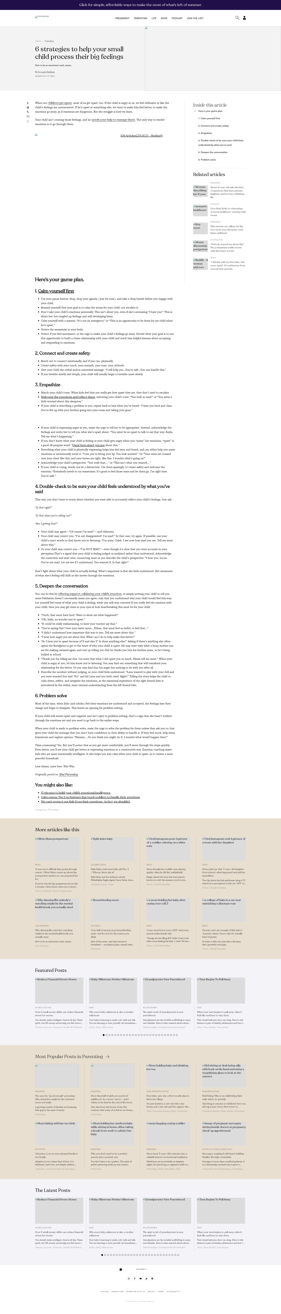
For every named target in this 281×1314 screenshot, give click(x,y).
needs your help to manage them (113, 120)
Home (38, 41)
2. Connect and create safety (213, 125)
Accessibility (173, 1291)
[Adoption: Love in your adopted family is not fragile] (57, 1133)
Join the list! (195, 18)
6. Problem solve (207, 159)
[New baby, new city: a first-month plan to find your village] (168, 1075)
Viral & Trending (162, 884)
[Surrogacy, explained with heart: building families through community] (224, 1133)
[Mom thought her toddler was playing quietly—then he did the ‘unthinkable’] (168, 849)
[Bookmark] (28, 121)
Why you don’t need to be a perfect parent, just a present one (109, 1155)
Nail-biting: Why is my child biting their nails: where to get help (222, 1097)
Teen (199, 1007)
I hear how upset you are (88, 445)
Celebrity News (50, 891)
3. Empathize (205, 133)
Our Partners (42, 926)
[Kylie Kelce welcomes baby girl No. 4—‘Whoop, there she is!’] (113, 849)
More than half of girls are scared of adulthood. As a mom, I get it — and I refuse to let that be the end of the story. (111, 1099)
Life (154, 18)
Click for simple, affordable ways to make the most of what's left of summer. (140, 4)
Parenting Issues (210, 1091)
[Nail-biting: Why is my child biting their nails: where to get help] (224, 1075)
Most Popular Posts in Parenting (69, 1056)
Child (160, 1169)
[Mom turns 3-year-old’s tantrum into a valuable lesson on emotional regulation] (168, 1133)
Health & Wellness (72, 1027)
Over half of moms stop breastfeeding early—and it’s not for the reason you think (111, 934)
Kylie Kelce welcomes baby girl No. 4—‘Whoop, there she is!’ (110, 871)
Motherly (96, 926)
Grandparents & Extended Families (164, 1029)
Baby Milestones (104, 1027)
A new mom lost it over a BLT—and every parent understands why (168, 932)
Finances (57, 1027)
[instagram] (129, 1278)
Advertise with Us (135, 1291)
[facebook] (134, 1278)
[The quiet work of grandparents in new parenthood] (167, 991)
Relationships (150, 1007)
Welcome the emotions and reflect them (68, 397)
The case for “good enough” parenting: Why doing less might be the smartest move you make (55, 1099)
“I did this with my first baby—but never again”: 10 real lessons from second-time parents (227, 266)
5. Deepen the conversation (212, 152)
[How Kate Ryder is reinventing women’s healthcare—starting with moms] (200, 210)
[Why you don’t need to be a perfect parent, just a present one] (113, 1133)
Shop (164, 18)
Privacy (151, 1291)
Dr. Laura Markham (46, 72)
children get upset (60, 103)
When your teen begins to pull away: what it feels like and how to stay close (219, 1013)
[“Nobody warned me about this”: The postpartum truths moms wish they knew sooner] (200, 246)
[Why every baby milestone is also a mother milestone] (113, 991)
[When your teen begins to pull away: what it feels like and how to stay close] (221, 991)
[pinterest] (152, 1278)
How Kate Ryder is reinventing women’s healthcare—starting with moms (228, 212)
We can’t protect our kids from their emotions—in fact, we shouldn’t (85, 802)
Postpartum (216, 240)
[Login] (244, 19)
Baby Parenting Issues (158, 1091)
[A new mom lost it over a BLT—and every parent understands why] (168, 910)
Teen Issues (222, 1027)
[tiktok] (146, 1278)
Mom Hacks (227, 1111)
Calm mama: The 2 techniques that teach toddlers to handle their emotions (90, 797)
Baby (91, 1007)
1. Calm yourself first (209, 118)
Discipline (169, 1169)
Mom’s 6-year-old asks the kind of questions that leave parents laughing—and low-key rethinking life (227, 192)
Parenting (140, 18)
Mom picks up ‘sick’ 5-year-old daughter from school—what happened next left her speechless (223, 873)
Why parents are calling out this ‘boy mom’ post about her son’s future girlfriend (226, 230)
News (213, 257)
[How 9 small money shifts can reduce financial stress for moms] (59, 991)
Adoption (40, 1149)
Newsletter (118, 1291)
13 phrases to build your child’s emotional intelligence (75, 793)
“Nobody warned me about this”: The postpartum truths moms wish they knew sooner (227, 248)
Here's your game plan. (210, 111)
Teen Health (209, 1027)
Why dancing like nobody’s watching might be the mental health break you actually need (54, 934)
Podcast (177, 18)
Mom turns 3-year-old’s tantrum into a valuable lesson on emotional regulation (167, 1155)
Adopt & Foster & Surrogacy (60, 1169)
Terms (161, 1291)
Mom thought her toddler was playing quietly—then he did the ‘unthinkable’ (166, 871)
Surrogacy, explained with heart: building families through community (223, 1155)
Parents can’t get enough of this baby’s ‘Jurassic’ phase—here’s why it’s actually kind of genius (222, 934)
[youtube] (140, 1278)
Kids (178, 1169)
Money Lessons (43, 1007)
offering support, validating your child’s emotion (89, 594)
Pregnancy (122, 18)
